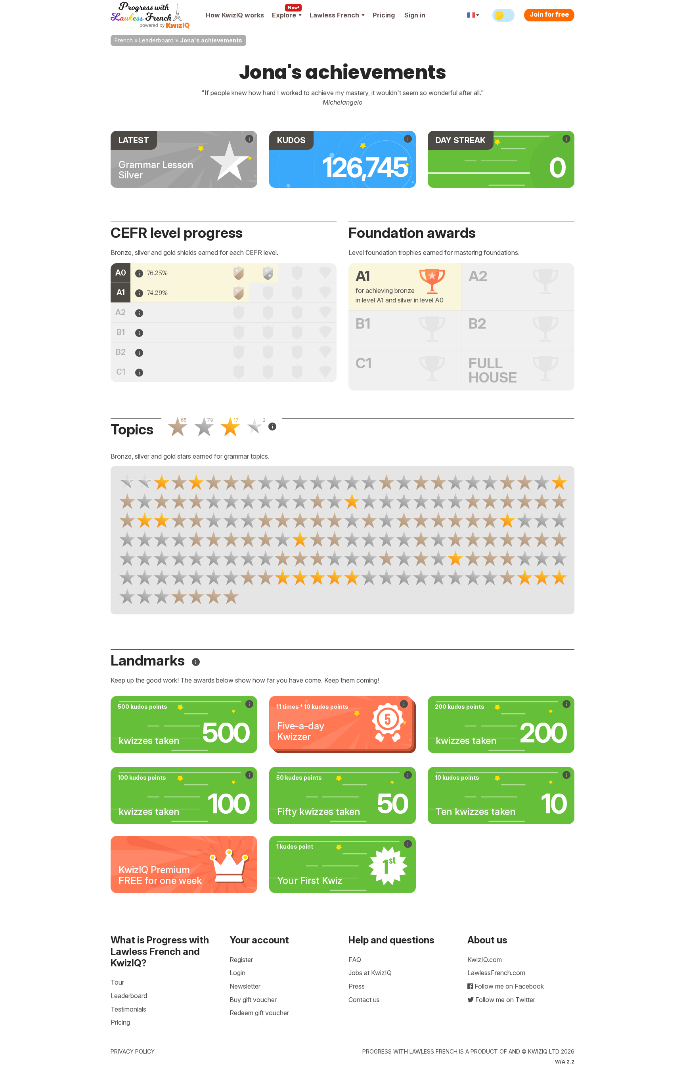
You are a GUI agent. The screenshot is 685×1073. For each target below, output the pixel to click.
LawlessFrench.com (496, 973)
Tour (117, 982)
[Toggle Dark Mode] (503, 15)
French (124, 40)
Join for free (549, 14)
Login (237, 973)
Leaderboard (156, 40)
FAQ (354, 960)
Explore (284, 15)
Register (241, 960)
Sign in (414, 15)
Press (356, 986)
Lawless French (334, 15)
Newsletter (245, 986)
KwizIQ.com (484, 960)
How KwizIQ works (235, 15)
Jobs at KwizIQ (370, 973)
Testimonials (128, 1009)
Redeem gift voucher (259, 1013)
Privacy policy (133, 1051)
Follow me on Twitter (504, 1000)
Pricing (384, 15)
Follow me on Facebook (508, 986)
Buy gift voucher (253, 1000)
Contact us (364, 1000)
